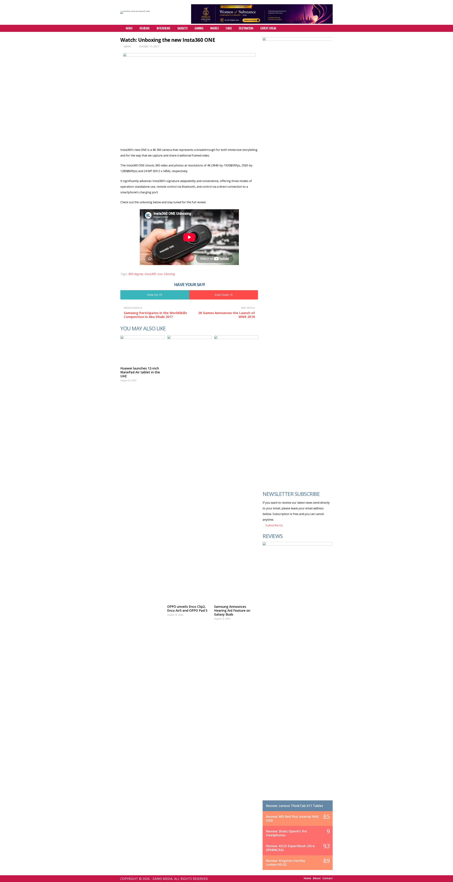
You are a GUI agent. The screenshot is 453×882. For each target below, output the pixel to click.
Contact (327, 878)
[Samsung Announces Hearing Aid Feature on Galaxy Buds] (236, 468)
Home (307, 878)
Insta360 (150, 274)
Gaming (198, 28)
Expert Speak (268, 28)
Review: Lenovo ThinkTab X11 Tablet (294, 806)
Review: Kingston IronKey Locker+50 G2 (285, 862)
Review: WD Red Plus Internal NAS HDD (292, 818)
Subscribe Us (274, 525)
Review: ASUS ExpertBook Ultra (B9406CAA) (290, 848)
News (129, 28)
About (317, 878)
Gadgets (182, 28)
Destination (246, 28)
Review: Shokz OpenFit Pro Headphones (286, 833)
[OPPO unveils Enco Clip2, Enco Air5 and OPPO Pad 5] (189, 468)
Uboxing (169, 274)
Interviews (163, 28)
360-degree (135, 274)
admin (127, 46)
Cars (229, 28)
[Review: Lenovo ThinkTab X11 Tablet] (298, 674)
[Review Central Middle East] (135, 10)
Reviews (144, 28)
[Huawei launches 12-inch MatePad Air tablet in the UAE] (142, 349)
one (159, 274)
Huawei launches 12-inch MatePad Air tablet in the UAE (140, 372)
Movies (214, 28)
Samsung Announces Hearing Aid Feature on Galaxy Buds (232, 610)
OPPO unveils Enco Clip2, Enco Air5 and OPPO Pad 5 (187, 608)
